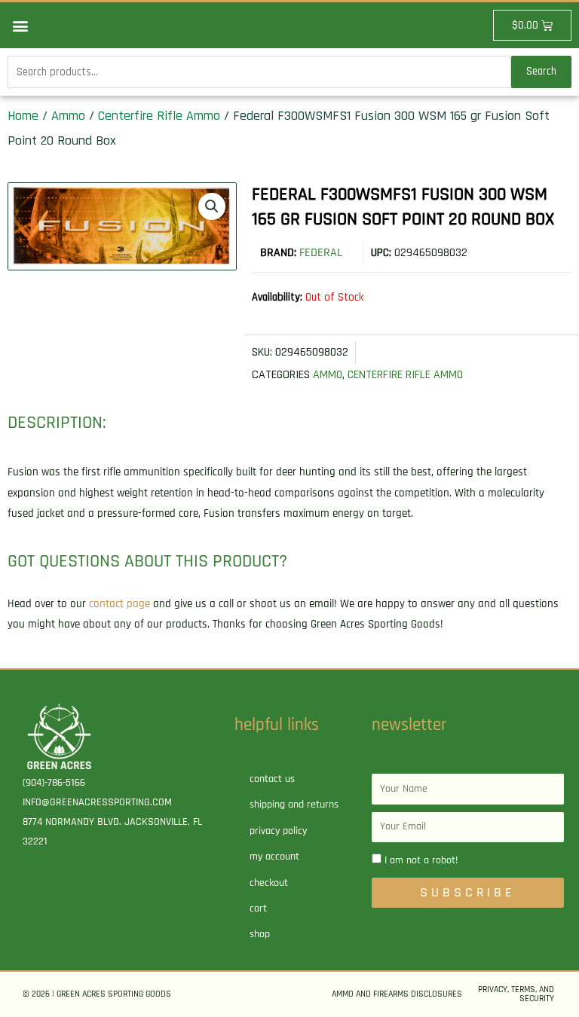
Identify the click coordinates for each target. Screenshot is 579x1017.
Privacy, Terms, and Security (516, 994)
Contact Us (272, 779)
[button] (20, 25)
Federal (320, 253)
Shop (260, 934)
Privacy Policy (278, 831)
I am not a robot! (421, 860)
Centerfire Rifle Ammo (159, 115)
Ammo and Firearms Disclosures (397, 994)
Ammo (68, 115)
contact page (119, 604)
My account (274, 856)
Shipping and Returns (294, 804)
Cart (258, 908)
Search (541, 71)
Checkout (269, 883)
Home (23, 115)
